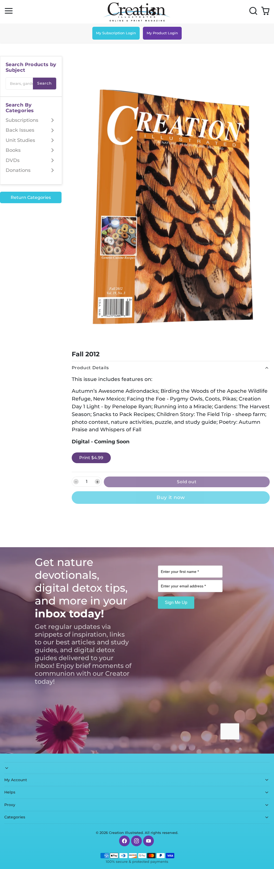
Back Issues (20, 130)
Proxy (9, 804)
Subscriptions (22, 120)
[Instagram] (136, 841)
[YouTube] (148, 841)
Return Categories (31, 197)
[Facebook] (124, 841)
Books (13, 150)
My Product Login (162, 33)
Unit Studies (20, 140)
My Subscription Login (116, 33)
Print (91, 457)
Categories (14, 817)
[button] (9, 11)
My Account (15, 779)
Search (44, 83)
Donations (18, 170)
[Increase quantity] (97, 482)
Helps (9, 792)
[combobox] (31, 83)
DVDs (13, 160)
